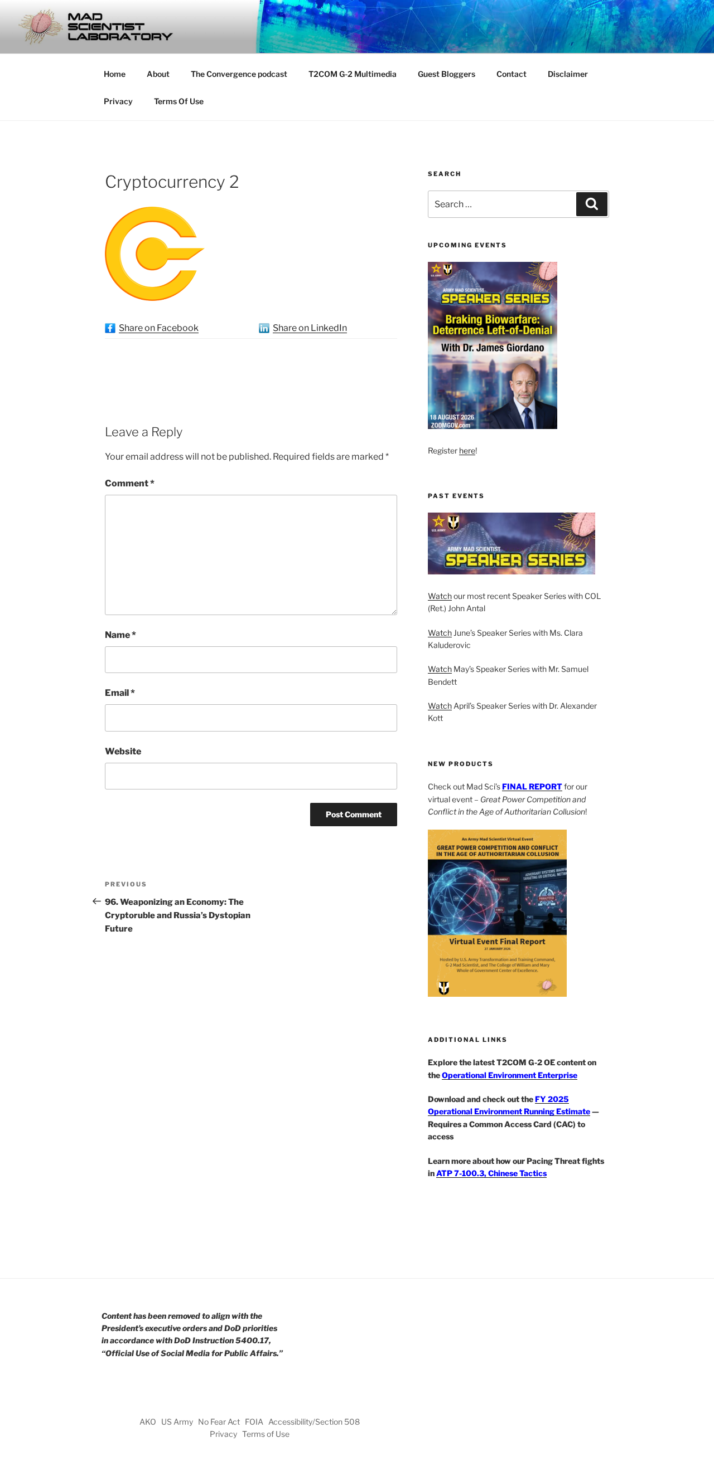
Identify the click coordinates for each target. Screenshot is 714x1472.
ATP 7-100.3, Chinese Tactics (491, 1173)
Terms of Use (266, 1434)
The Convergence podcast (239, 74)
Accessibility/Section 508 (314, 1421)
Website (123, 751)
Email (120, 693)
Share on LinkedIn (310, 328)
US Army (177, 1421)
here (467, 450)
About (158, 74)
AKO (147, 1421)
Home (115, 74)
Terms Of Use (179, 101)
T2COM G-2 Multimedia (352, 74)
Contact (511, 74)
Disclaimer (568, 74)
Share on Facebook (159, 328)
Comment (130, 483)
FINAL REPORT (532, 786)
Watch (440, 596)
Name (120, 635)
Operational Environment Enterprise (509, 1075)
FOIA (254, 1421)
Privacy (118, 101)
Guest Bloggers (446, 74)
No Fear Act (219, 1421)
